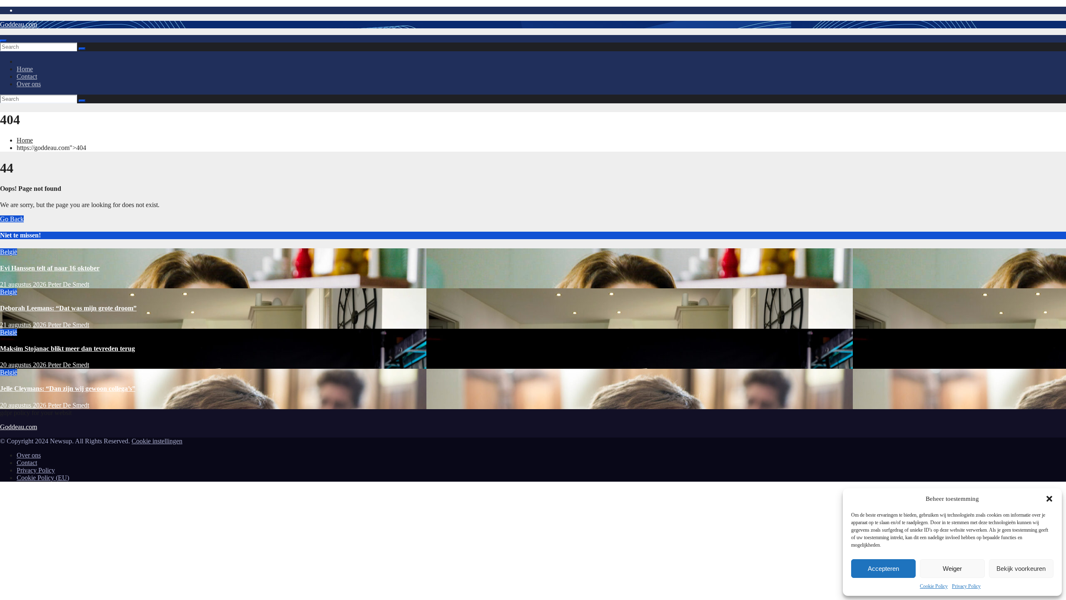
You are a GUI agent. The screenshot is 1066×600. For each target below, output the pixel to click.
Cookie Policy (934, 586)
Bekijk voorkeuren (1021, 568)
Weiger (952, 568)
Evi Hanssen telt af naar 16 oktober (50, 268)
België (8, 251)
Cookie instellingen (157, 441)
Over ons (29, 84)
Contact (27, 76)
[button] (1049, 499)
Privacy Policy (966, 586)
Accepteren (883, 568)
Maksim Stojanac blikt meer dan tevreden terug (67, 348)
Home (25, 68)
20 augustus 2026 (24, 364)
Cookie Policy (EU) (43, 477)
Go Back (12, 218)
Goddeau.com (18, 24)
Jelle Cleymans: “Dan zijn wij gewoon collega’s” (67, 388)
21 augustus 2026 (24, 284)
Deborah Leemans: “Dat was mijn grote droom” (68, 308)
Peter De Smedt (68, 284)
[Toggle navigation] (3, 41)
